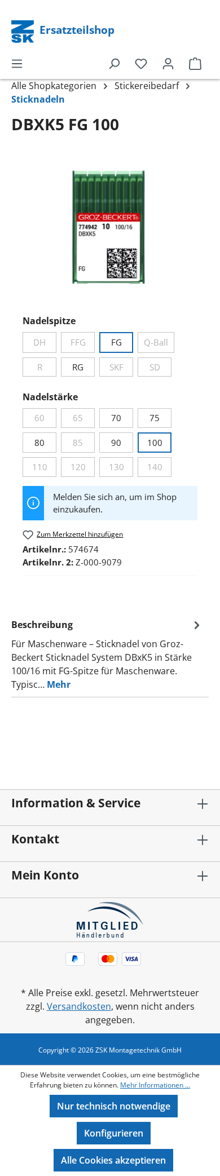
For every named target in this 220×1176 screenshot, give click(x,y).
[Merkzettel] (141, 63)
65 (84, 419)
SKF (121, 369)
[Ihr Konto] (168, 63)
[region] (110, 228)
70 (116, 417)
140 (159, 468)
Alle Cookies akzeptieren (113, 1160)
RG (77, 367)
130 (121, 468)
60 (45, 419)
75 (154, 417)
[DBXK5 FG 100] (109, 228)
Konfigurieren (113, 1133)
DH (44, 344)
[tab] (107, 654)
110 (44, 468)
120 (83, 468)
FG (116, 342)
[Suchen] (113, 63)
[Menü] (16, 63)
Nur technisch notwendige (113, 1106)
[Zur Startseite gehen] (23, 30)
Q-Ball (159, 344)
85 (84, 444)
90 (116, 442)
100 (154, 442)
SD (160, 369)
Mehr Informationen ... (155, 1085)
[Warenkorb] (195, 63)
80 (39, 442)
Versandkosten (79, 1006)
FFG (83, 344)
